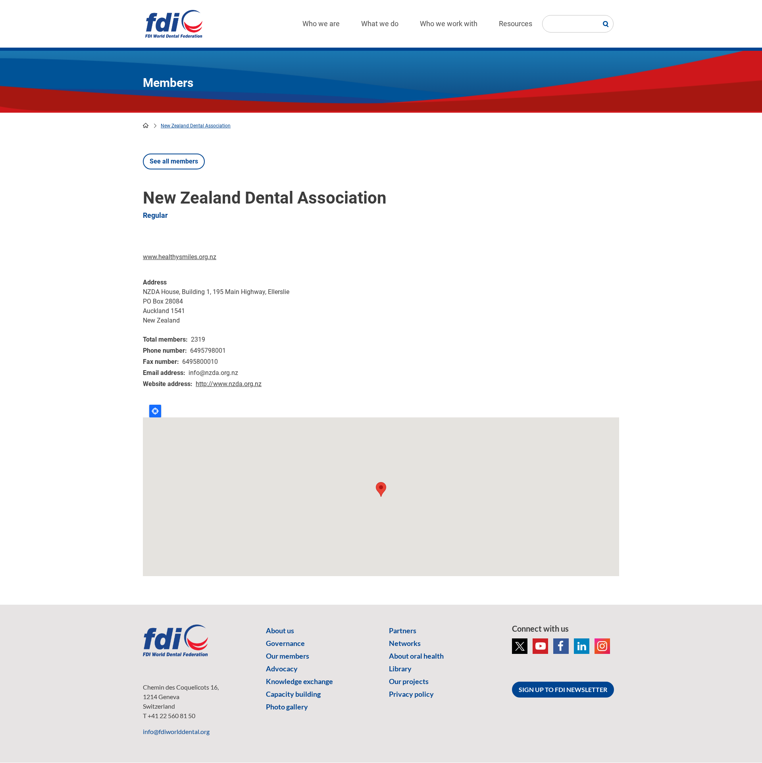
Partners (402, 630)
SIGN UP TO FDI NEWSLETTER (563, 689)
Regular (155, 215)
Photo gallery (287, 706)
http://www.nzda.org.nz (229, 384)
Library (400, 668)
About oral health (416, 656)
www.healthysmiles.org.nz (179, 257)
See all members (174, 161)
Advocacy (282, 668)
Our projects (409, 681)
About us (280, 630)
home (145, 125)
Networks (405, 643)
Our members (287, 656)
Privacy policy (411, 694)
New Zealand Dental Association (196, 126)
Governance (285, 643)
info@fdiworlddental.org (176, 731)
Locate (155, 411)
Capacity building (293, 694)
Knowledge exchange (299, 681)
